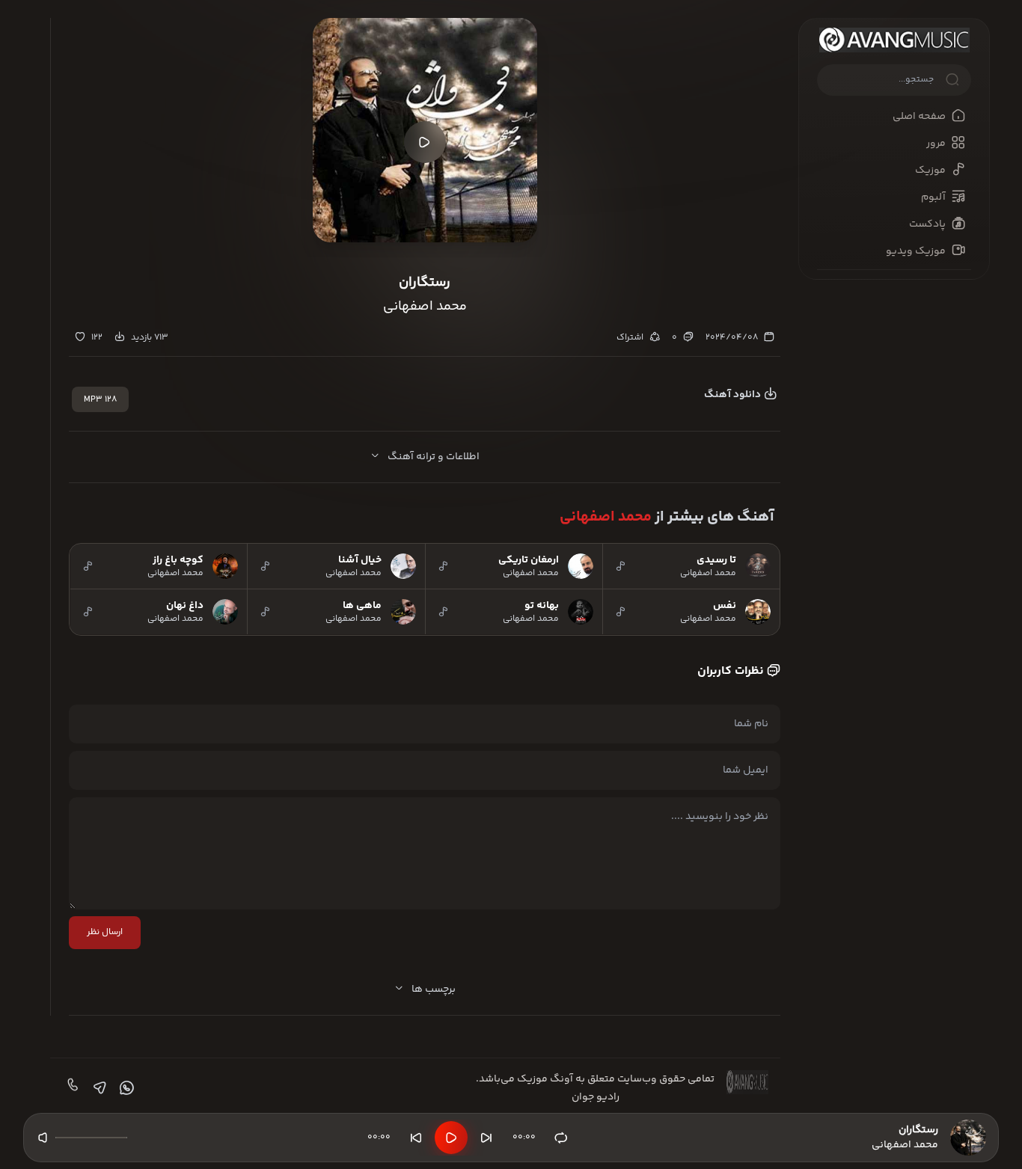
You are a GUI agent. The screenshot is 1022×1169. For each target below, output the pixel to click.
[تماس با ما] (71, 1088)
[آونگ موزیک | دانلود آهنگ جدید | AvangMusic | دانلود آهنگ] (894, 40)
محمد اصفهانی (606, 517)
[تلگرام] (98, 1088)
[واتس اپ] (125, 1088)
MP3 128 (100, 400)
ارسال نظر (105, 932)
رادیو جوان (595, 1097)
